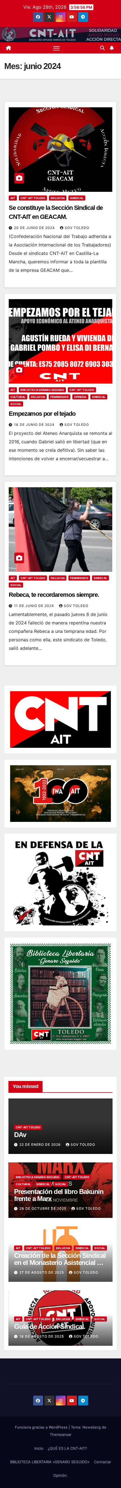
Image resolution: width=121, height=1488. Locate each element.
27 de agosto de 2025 (42, 1272)
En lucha (58, 198)
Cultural (18, 397)
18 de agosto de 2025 (42, 1336)
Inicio (38, 1448)
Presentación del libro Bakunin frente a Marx (59, 1195)
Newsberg (91, 1427)
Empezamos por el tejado (42, 413)
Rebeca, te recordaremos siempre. (54, 594)
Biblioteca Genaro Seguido (42, 390)
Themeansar (60, 1434)
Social (15, 404)
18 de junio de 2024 (35, 424)
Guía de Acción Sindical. (49, 1326)
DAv (20, 1134)
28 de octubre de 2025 (43, 1208)
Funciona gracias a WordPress (42, 1427)
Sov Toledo (77, 228)
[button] (102, 48)
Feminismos (59, 397)
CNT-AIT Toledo (33, 198)
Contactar (102, 1462)
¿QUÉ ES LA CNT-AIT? (67, 1448)
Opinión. (80, 397)
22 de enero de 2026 (40, 1144)
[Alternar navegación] (56, 48)
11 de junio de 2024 (34, 606)
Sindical (77, 198)
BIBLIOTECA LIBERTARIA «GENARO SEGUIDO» (49, 1462)
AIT (12, 198)
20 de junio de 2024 (35, 228)
